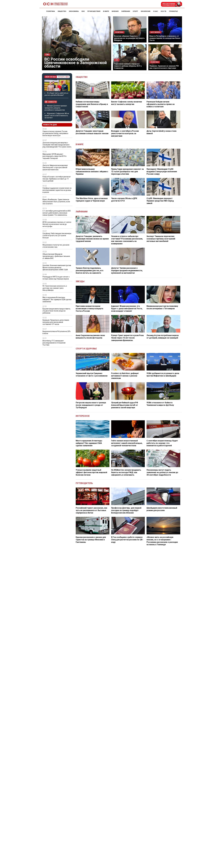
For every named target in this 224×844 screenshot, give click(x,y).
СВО (47, 54)
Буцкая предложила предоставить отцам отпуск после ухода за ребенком (56, 311)
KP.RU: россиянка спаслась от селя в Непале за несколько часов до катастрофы (57, 224)
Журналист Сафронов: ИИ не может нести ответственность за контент (57, 116)
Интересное (83, 416)
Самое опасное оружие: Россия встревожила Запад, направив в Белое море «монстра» (55, 133)
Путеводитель (84, 483)
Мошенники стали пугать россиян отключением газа (56, 246)
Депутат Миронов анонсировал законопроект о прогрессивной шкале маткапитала (55, 167)
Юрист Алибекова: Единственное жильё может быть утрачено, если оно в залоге (56, 201)
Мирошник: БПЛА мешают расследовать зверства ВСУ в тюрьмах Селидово (54, 156)
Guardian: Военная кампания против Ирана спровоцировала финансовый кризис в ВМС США (57, 267)
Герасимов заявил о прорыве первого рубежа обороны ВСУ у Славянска (128, 66)
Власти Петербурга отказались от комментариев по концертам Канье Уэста (164, 38)
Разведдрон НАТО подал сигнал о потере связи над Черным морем (56, 278)
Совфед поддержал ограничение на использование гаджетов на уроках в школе (57, 190)
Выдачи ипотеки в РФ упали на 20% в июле (56, 332)
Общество (82, 77)
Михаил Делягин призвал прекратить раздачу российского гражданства (56, 108)
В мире (79, 144)
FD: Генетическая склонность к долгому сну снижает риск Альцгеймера (55, 288)
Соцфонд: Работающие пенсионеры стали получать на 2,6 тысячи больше (57, 236)
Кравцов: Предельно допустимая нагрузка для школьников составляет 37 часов (56, 322)
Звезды (80, 281)
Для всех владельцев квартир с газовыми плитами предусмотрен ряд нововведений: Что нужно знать (57, 145)
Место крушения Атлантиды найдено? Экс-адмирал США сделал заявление (57, 299)
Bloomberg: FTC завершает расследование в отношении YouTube (54, 343)
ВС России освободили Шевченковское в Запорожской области (75, 62)
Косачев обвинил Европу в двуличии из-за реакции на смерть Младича (129, 38)
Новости (52, 102)
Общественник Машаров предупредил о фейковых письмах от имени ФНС (56, 256)
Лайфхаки (82, 211)
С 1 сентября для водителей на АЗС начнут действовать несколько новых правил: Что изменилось (57, 213)
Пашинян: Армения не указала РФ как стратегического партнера (164, 67)
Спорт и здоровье (86, 348)
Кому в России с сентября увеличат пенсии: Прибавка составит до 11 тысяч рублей (57, 179)
